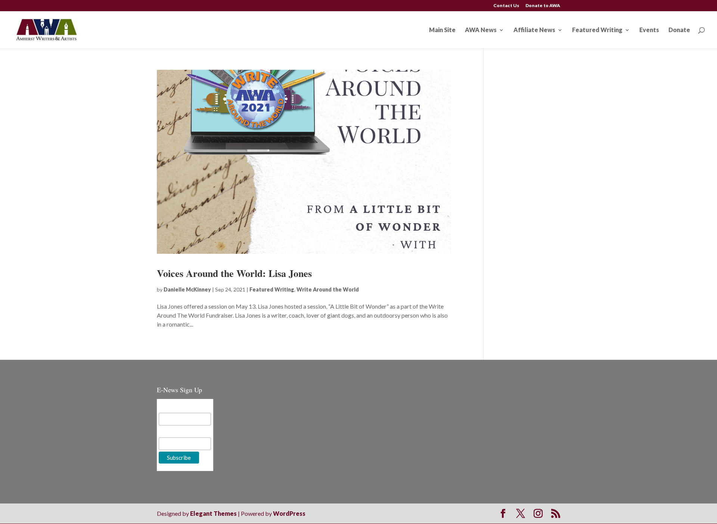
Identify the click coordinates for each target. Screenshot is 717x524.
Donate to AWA (542, 5)
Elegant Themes (213, 513)
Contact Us (506, 5)
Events (649, 30)
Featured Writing (597, 30)
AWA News (481, 30)
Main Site (442, 30)
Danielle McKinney (187, 289)
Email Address (177, 407)
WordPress (289, 513)
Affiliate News (534, 30)
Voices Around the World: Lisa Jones (234, 273)
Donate (679, 30)
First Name (173, 431)
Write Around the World (328, 289)
